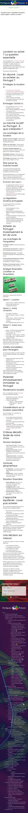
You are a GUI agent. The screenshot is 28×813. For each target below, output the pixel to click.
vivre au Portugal (19, 106)
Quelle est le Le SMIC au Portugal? (16, 749)
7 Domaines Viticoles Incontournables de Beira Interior (17, 683)
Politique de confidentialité (11, 614)
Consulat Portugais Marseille (11, 763)
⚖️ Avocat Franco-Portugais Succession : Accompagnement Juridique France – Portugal (15, 718)
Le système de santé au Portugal (15, 781)
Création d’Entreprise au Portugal (16, 710)
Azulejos (13, 772)
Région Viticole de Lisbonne (17, 672)
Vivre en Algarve (12, 769)
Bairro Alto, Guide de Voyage (18, 632)
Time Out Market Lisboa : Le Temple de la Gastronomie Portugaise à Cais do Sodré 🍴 (18, 626)
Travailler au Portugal (10, 729)
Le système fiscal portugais (14, 779)
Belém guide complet (16, 633)
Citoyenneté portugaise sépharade (16, 806)
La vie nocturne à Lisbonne (17, 638)
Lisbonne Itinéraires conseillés (18, 639)
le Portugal (20, 393)
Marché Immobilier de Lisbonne (15, 787)
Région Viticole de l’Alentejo (17, 669)
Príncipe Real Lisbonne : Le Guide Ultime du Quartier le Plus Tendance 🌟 (18, 643)
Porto (13, 192)
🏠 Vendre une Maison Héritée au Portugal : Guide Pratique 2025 (18, 724)
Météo (6, 728)
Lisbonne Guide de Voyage (14, 623)
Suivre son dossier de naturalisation (16, 808)
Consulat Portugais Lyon (10, 761)
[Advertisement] (14, 32)
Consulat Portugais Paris (10, 766)
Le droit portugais (12, 714)
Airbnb (13, 413)
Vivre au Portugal (9, 767)
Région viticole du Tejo (16, 677)
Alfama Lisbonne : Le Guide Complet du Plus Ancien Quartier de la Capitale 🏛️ (17, 658)
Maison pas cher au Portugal (15, 791)
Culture (9, 770)
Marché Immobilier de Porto (14, 784)
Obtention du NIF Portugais (17, 720)
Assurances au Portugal (10, 686)
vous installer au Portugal (18, 60)
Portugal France (5, 12)
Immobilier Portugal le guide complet (13, 782)
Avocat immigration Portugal (15, 726)
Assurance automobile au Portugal (16, 692)
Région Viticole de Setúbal (17, 674)
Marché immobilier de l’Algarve (15, 785)
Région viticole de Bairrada (17, 668)
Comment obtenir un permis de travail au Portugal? (19, 739)
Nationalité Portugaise (10, 797)
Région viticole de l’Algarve (17, 671)
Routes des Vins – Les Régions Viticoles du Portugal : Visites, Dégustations (15, 662)
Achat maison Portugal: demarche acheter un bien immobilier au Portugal (16, 794)
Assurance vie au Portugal (14, 690)
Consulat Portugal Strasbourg (12, 764)
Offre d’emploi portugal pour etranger (17, 745)
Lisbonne (21, 185)
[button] (26, 3)
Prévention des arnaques (14, 790)
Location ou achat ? (13, 788)
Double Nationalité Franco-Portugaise (17, 802)
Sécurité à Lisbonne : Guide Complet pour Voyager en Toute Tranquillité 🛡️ (17, 653)
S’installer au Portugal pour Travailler (17, 760)
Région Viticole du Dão (16, 675)
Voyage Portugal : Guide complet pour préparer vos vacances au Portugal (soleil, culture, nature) (15, 617)
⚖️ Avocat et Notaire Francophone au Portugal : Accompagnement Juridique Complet (14, 700)
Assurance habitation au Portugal (16, 696)
